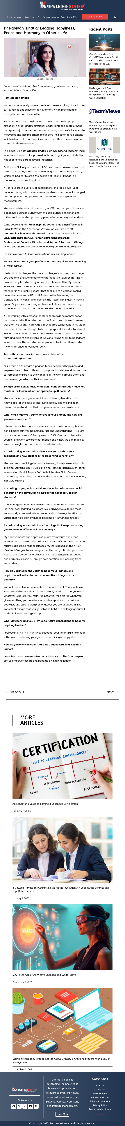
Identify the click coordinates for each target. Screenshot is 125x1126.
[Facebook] (13, 1106)
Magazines (18, 17)
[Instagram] (24, 1106)
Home (9, 17)
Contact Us (72, 17)
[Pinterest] (36, 1106)
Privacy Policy (100, 1105)
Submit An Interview (100, 1101)
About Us (55, 17)
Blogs (63, 17)
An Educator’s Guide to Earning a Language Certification (45, 803)
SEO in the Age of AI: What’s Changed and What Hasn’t (44, 974)
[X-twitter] (19, 1106)
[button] (115, 17)
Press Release (44, 17)
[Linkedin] (30, 1106)
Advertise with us (100, 1097)
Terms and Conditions (100, 1109)
